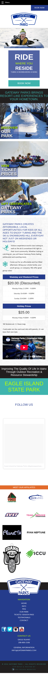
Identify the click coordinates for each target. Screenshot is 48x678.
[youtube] (21, 629)
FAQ (24, 609)
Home (24, 603)
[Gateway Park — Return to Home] (24, 19)
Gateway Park (16, 664)
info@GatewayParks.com (24, 650)
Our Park (24, 612)
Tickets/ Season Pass (24, 615)
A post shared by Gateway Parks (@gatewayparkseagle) (24, 466)
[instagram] (15, 629)
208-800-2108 (24, 642)
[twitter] (9, 629)
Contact (24, 620)
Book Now (24, 83)
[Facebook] (4, 629)
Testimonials (24, 617)
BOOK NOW (39, 8)
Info (24, 606)
